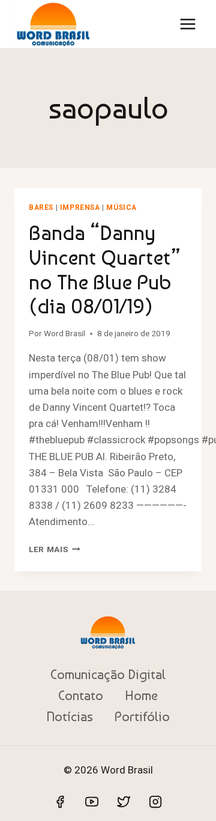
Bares (41, 207)
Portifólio (142, 716)
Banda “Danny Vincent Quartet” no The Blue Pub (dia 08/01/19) (105, 269)
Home (141, 695)
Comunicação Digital (108, 674)
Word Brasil (64, 333)
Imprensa (80, 207)
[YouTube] (92, 802)
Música (121, 207)
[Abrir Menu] (187, 23)
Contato (80, 695)
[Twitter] (123, 802)
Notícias (69, 716)
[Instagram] (155, 802)
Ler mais (54, 549)
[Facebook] (60, 802)
